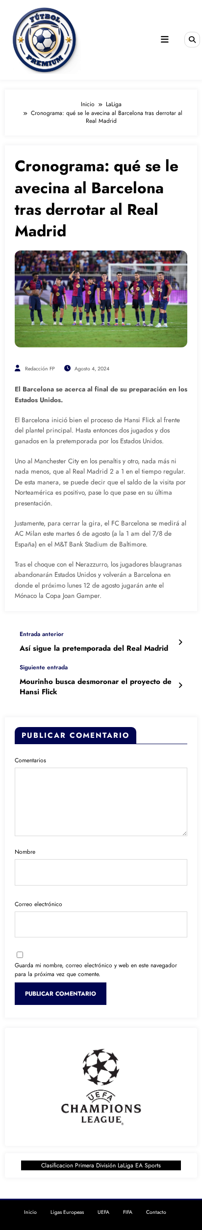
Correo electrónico (38, 904)
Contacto (156, 1212)
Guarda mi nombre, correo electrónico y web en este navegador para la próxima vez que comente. (96, 970)
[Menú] (165, 39)
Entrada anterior (42, 634)
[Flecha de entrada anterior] (180, 642)
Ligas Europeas (67, 1212)
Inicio (30, 1212)
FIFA (127, 1212)
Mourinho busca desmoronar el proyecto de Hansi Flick (96, 687)
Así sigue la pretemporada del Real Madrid (94, 648)
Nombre (25, 851)
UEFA (103, 1212)
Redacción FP (40, 368)
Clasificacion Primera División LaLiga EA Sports (101, 1165)
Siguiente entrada (44, 667)
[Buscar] (192, 39)
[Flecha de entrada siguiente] (180, 685)
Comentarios (30, 760)
